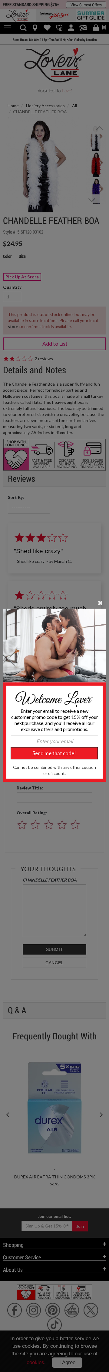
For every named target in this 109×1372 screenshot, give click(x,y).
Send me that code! (54, 753)
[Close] (100, 602)
